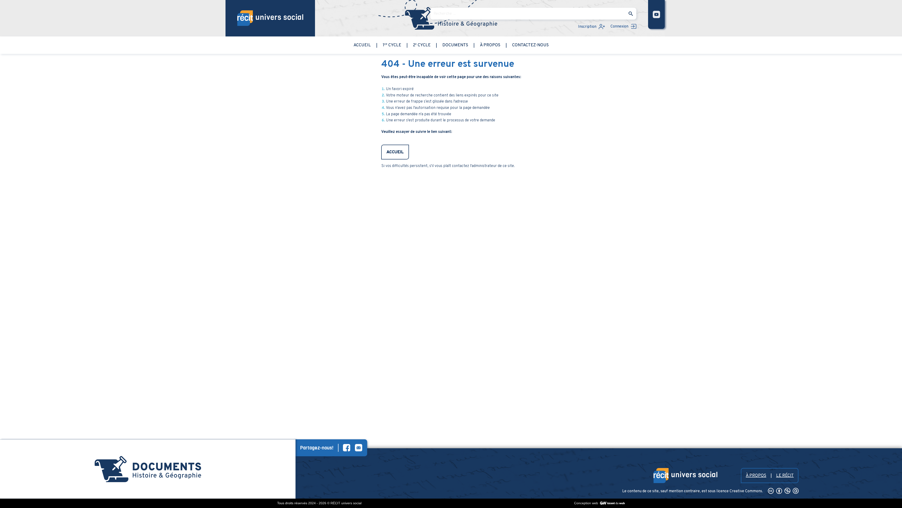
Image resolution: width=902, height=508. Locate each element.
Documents (455, 45)
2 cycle (422, 45)
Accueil (362, 45)
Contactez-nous (530, 45)
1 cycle (392, 45)
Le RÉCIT (785, 475)
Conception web (586, 503)
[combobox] (533, 14)
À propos (490, 45)
